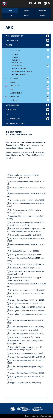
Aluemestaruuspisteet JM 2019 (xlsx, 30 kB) (27, 327)
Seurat (42, 16)
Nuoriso (26, 16)
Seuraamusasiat (13, 119)
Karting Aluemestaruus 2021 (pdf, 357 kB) (26, 303)
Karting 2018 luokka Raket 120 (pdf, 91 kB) (26, 353)
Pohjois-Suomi (15, 50)
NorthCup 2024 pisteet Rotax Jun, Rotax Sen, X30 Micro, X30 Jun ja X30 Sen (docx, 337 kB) (26, 230)
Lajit (10, 16)
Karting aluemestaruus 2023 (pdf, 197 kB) (26, 254)
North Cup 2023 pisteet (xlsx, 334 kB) (24, 251)
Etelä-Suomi (14, 100)
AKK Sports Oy (12, 41)
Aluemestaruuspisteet (21, 74)
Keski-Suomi (14, 86)
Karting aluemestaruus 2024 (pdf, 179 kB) (26, 235)
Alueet (9, 45)
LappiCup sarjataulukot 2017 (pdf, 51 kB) (25, 383)
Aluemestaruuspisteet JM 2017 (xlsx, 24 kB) (27, 373)
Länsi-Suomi (14, 97)
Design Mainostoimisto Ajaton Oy (38, 416)
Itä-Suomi (13, 82)
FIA (7, 114)
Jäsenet (26, 10)
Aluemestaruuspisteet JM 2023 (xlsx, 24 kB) (27, 264)
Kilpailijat (42, 10)
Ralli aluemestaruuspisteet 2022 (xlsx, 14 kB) (27, 290)
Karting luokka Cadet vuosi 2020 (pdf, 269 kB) (27, 307)
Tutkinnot (16, 60)
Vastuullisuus (12, 105)
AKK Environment (17, 409)
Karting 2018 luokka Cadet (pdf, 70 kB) (25, 337)
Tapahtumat (17, 66)
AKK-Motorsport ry (14, 36)
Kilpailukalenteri (19, 69)
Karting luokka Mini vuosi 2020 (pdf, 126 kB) (27, 310)
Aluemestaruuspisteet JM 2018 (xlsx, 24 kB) (27, 334)
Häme (12, 89)
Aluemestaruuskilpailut (22, 72)
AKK (10, 10)
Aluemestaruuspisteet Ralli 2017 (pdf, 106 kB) (27, 357)
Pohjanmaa (14, 79)
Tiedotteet (16, 57)
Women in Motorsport (22, 409)
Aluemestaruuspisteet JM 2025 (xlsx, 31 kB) (27, 200)
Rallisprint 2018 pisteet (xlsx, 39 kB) (24, 330)
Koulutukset (17, 63)
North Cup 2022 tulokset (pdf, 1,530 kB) (25, 268)
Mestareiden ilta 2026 (15, 123)
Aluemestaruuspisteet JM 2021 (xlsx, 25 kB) (27, 300)
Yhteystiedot (11, 110)
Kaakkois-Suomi (16, 93)
